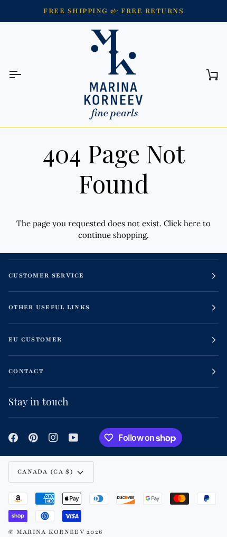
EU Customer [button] (35, 339)
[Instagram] (53, 437)
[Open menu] (24, 74)
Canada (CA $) (45, 471)
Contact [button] (25, 371)
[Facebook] (13, 437)
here (192, 223)
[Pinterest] (33, 437)
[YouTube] (73, 437)
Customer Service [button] (46, 275)
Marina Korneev (50, 531)
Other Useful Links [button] (49, 307)
